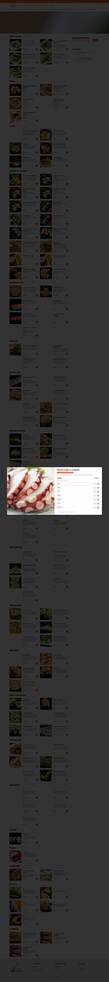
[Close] (100, 469)
